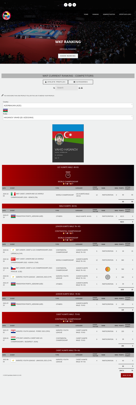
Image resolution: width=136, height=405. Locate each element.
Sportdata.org (125, 14)
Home (86, 14)
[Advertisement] (68, 391)
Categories (81, 82)
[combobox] (68, 105)
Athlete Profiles (56, 82)
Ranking (95, 14)
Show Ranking (68, 56)
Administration (109, 14)
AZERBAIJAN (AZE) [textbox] (12, 106)
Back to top (127, 375)
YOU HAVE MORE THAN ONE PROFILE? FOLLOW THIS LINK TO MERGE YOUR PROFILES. (29, 95)
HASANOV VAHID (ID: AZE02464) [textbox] (18, 117)
